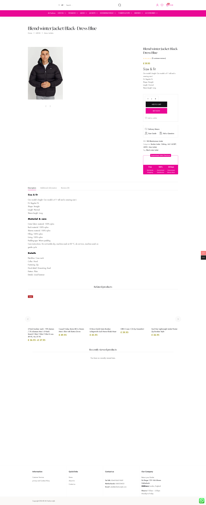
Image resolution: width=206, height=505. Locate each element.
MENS (38, 33)
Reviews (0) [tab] (65, 188)
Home (30, 33)
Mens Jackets (48, 33)
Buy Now (156, 111)
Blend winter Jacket (152, 150)
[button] (61, 5)
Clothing (163, 144)
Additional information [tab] (48, 188)
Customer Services (38, 477)
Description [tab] (32, 188)
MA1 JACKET (172, 144)
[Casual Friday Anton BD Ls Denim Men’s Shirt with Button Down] (75, 310)
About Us (72, 481)
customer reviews (158, 58)
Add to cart (156, 104)
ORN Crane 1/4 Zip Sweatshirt (132, 329)
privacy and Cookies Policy (41, 481)
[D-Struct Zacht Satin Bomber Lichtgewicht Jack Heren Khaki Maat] (106, 310)
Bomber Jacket (155, 144)
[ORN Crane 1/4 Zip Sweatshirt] (137, 310)
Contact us (72, 484)
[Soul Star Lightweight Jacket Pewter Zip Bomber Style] (167, 310)
